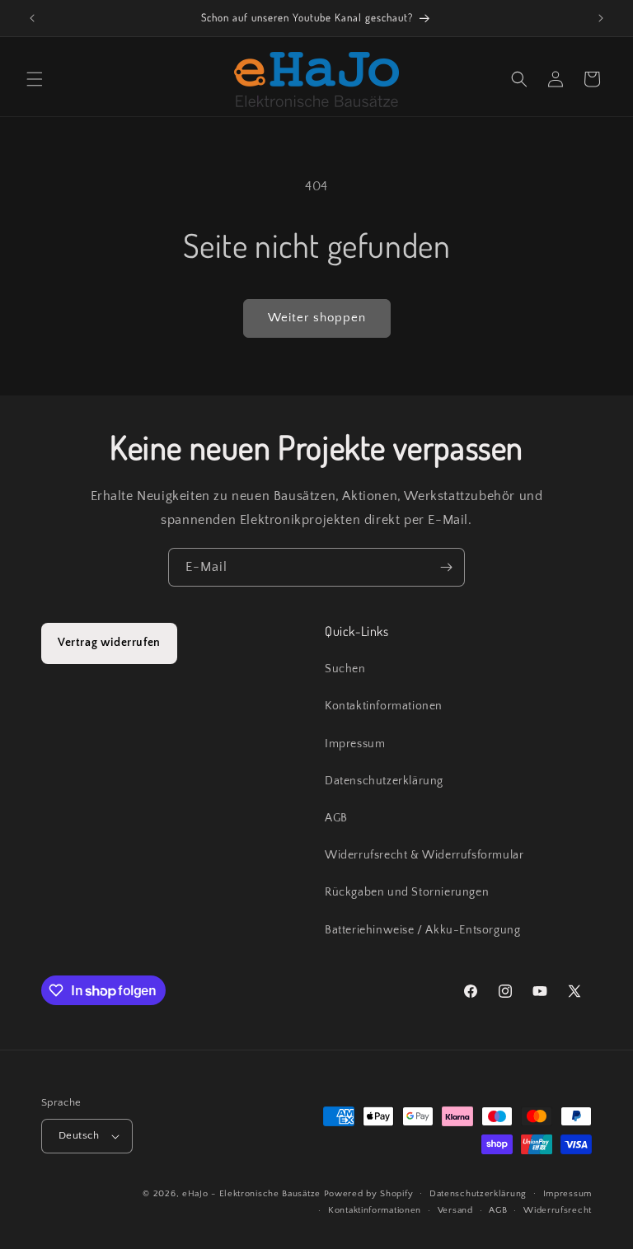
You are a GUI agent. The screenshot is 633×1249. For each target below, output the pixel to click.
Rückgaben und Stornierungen (407, 892)
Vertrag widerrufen (109, 642)
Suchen (345, 669)
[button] (34, 79)
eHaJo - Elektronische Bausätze (251, 1194)
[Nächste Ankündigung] (601, 18)
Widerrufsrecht (557, 1210)
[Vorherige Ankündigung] (32, 18)
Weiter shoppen (317, 318)
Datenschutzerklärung (384, 781)
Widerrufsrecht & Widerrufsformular (424, 855)
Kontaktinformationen (384, 706)
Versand (455, 1210)
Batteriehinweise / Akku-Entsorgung (422, 930)
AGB (336, 818)
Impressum (355, 744)
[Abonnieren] (446, 567)
